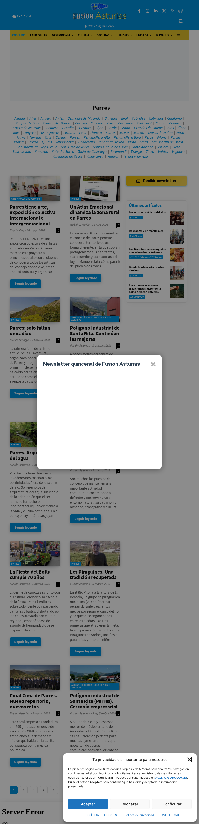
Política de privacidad (139, 815)
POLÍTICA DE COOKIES (101, 815)
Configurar (172, 804)
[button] (189, 759)
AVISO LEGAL (170, 815)
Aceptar (88, 804)
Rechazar (130, 804)
